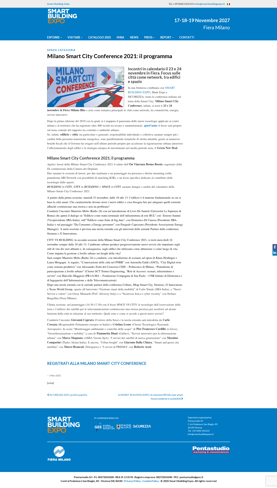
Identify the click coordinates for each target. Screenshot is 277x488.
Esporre (53, 37)
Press (148, 37)
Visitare (74, 37)
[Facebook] (275, 247)
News (134, 37)
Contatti (186, 37)
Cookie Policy (151, 480)
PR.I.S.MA (92, 276)
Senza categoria (61, 49)
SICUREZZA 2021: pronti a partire (68, 394)
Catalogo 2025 (99, 37)
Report (166, 37)
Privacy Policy (132, 480)
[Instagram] (275, 258)
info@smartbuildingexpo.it (210, 3)
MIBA (120, 37)
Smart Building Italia (58, 3)
